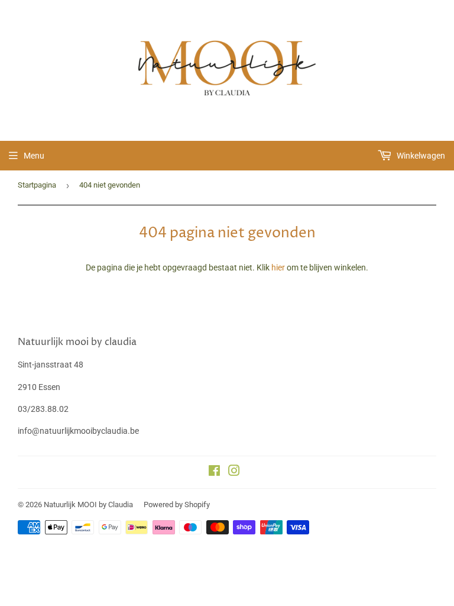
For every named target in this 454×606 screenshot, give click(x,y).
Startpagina (37, 184)
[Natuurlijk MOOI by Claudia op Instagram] (234, 472)
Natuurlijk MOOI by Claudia (88, 504)
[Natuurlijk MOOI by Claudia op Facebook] (214, 472)
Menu (34, 155)
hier (278, 267)
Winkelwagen (420, 155)
